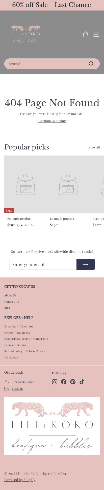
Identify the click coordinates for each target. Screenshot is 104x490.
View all (94, 147)
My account (11, 357)
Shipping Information (18, 326)
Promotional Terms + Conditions (26, 339)
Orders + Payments (17, 332)
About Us (10, 295)
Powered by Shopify (19, 479)
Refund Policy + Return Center (24, 351)
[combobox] (52, 63)
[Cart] (85, 34)
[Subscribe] (85, 264)
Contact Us (11, 301)
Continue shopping (52, 121)
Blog (7, 308)
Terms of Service (15, 345)
